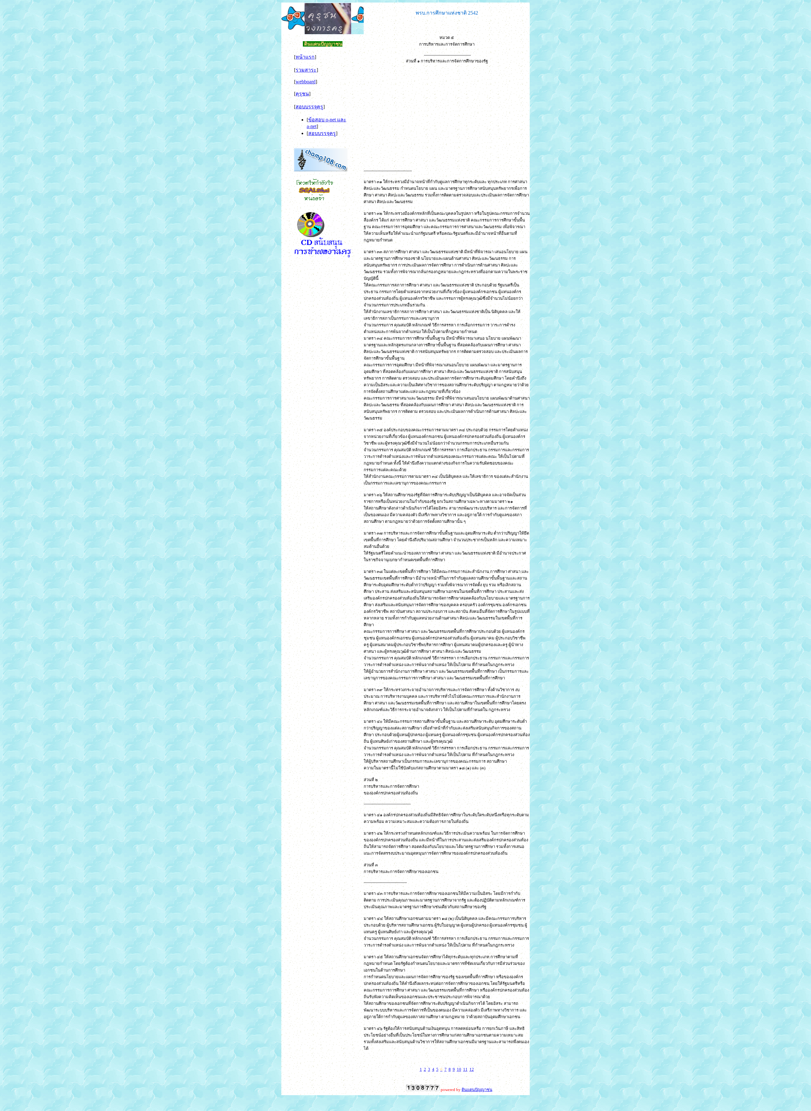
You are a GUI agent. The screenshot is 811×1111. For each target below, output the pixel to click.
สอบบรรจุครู (309, 106)
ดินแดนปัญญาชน (477, 1089)
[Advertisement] (447, 113)
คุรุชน (302, 93)
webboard (306, 81)
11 (465, 1069)
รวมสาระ (306, 70)
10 (459, 1069)
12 (471, 1069)
